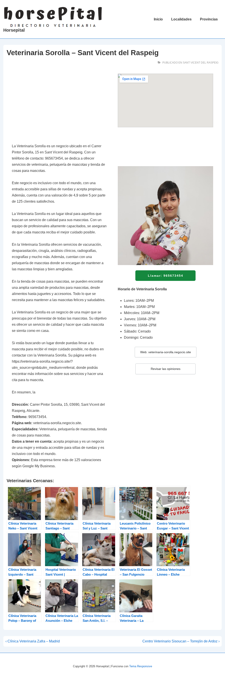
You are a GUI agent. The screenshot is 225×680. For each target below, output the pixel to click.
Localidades (181, 19)
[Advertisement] (59, 106)
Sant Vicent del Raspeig (200, 62)
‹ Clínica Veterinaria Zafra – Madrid (32, 641)
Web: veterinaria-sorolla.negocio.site (165, 352)
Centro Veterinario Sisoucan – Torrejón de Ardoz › (181, 641)
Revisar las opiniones (165, 369)
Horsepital (14, 30)
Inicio (158, 19)
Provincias (209, 19)
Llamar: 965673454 (165, 275)
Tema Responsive (140, 666)
